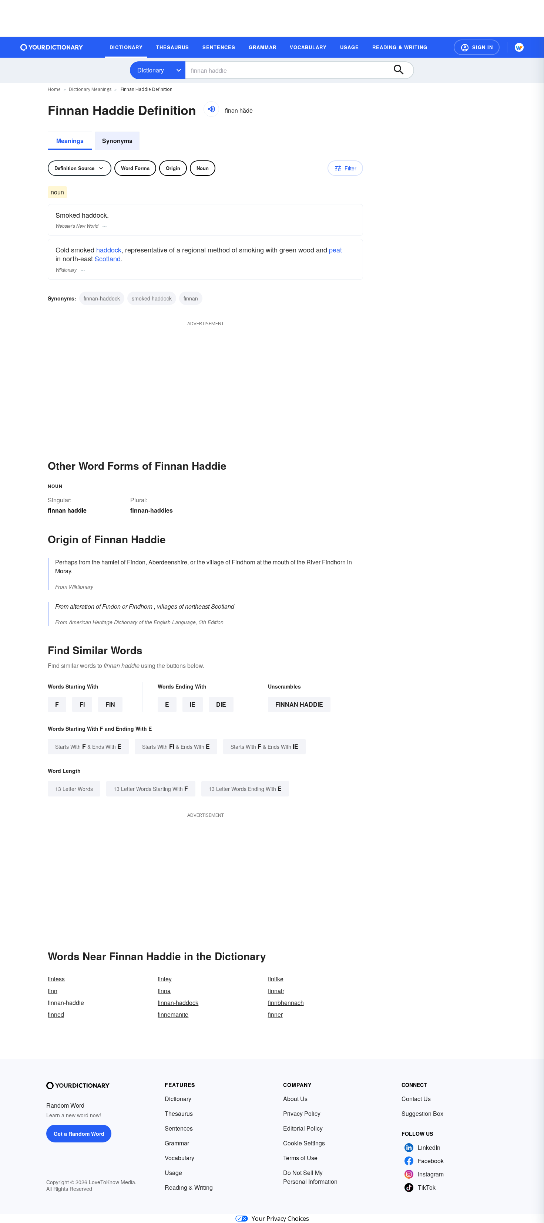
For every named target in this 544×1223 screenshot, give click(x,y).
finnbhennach (286, 1002)
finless (56, 979)
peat (335, 249)
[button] (477, 47)
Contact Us (416, 1098)
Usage (173, 1172)
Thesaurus (179, 1113)
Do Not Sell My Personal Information (310, 1177)
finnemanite (173, 1014)
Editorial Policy (303, 1128)
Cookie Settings (304, 1143)
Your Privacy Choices (280, 1218)
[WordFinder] (519, 47)
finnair (276, 990)
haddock (108, 249)
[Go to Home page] (51, 47)
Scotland (108, 258)
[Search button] (402, 70)
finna (164, 990)
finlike (275, 979)
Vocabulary (179, 1158)
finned (56, 1014)
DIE (221, 704)
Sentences (179, 1128)
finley (165, 979)
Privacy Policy (301, 1113)
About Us (295, 1098)
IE (192, 704)
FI (82, 704)
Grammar (177, 1143)
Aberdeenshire (167, 562)
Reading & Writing (189, 1187)
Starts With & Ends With (88, 746)
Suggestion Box (422, 1113)
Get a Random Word (79, 1133)
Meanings (70, 140)
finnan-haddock (102, 298)
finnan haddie (299, 704)
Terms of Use (300, 1158)
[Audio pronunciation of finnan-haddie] (211, 109)
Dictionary (150, 70)
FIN (110, 704)
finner (275, 1014)
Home (54, 89)
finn (52, 990)
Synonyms (117, 140)
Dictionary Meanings (90, 89)
